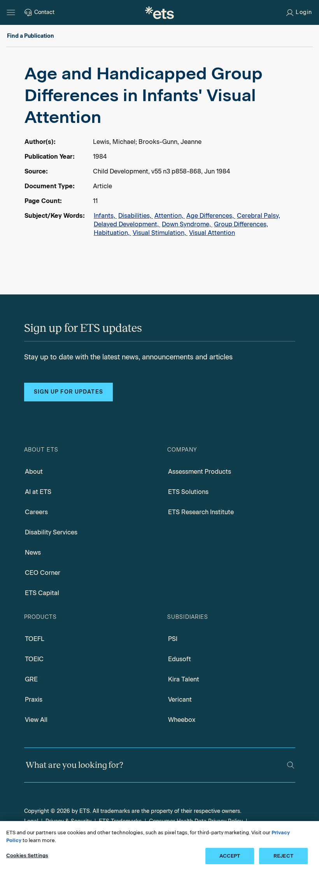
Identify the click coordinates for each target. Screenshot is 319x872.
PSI (172, 639)
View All (36, 719)
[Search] (290, 765)
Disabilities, (135, 215)
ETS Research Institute (201, 512)
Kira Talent (183, 679)
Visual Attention (212, 232)
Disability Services (51, 532)
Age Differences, (210, 215)
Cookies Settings (27, 855)
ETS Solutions (188, 492)
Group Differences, (241, 224)
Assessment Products (199, 471)
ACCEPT (229, 856)
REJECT (283, 856)
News (33, 552)
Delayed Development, (127, 224)
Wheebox (181, 719)
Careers (36, 512)
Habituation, (112, 232)
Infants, (105, 215)
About (34, 471)
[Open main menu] (11, 12)
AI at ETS (38, 492)
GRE (31, 679)
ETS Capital (42, 593)
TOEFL (34, 639)
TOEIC (34, 659)
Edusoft (179, 659)
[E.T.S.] (159, 12)
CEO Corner (42, 572)
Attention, (169, 215)
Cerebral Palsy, (258, 215)
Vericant (180, 699)
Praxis (33, 699)
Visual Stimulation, (160, 232)
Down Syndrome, (187, 224)
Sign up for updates (68, 392)
